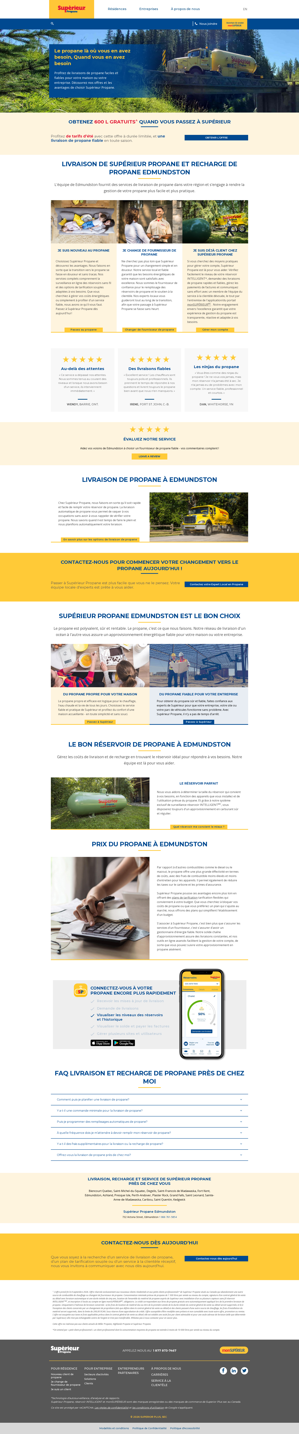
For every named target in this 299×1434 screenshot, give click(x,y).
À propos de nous (185, 9)
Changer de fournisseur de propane (149, 329)
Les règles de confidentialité (111, 1407)
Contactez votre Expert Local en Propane (216, 584)
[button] (52, 23)
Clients (88, 1383)
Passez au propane (84, 329)
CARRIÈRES (159, 1374)
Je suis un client (61, 1389)
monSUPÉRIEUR (199, 304)
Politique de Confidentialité (149, 1428)
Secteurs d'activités (96, 1374)
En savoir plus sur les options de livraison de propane (100, 539)
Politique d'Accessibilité (185, 1428)
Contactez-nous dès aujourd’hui (216, 1258)
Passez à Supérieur (100, 721)
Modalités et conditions (114, 1428)
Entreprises (148, 9)
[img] (100, 1042)
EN (245, 9)
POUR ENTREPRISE (98, 1368)
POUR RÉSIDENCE (64, 1368)
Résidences (117, 9)
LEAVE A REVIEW (149, 456)
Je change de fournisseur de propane (65, 1383)
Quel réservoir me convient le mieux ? (199, 826)
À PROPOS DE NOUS (166, 1368)
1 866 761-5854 (168, 1217)
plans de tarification (185, 897)
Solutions (90, 1378)
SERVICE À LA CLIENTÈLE (161, 1383)
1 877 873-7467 (164, 1350)
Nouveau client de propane (62, 1376)
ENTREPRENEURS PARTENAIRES (131, 1371)
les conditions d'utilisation (148, 1407)
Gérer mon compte (215, 329)
